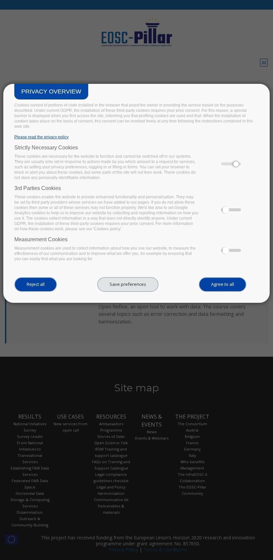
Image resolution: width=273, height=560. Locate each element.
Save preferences (128, 284)
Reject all (36, 284)
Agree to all (222, 284)
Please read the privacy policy (41, 137)
